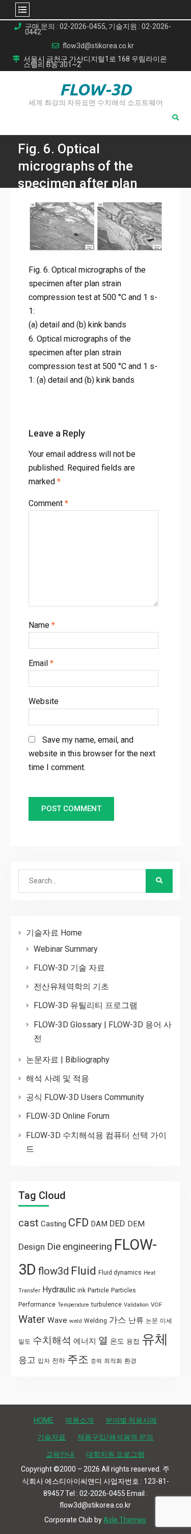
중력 (96, 1361)
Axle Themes (124, 1520)
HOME (43, 1420)
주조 (78, 1359)
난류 (136, 1320)
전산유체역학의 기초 (71, 986)
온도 (117, 1341)
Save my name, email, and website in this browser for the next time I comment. (92, 753)
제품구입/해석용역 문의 (115, 1437)
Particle (98, 1290)
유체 (155, 1339)
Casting (53, 1223)
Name (42, 625)
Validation (136, 1305)
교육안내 (60, 1454)
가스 (117, 1320)
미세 (166, 1320)
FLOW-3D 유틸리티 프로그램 (86, 1005)
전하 (58, 1360)
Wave (57, 1320)
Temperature (73, 1305)
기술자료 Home (54, 933)
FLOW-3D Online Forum (68, 1116)
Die (54, 1246)
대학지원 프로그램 (115, 1454)
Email (41, 663)
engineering (87, 1246)
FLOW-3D (95, 89)
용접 (133, 1341)
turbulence (106, 1304)
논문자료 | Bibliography (68, 1059)
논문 (152, 1320)
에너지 (84, 1341)
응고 (27, 1360)
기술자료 (51, 1437)
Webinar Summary (66, 949)
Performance (37, 1304)
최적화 (113, 1360)
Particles (123, 1290)
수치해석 (52, 1340)
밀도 (24, 1341)
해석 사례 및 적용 (57, 1078)
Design (31, 1247)
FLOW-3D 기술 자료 (69, 968)
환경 (130, 1360)
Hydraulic (58, 1289)
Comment (48, 503)
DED (117, 1223)
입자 (44, 1360)
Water (31, 1319)
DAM (99, 1223)
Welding (95, 1320)
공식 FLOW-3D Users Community (85, 1097)
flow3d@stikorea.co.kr (98, 46)
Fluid (83, 1271)
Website (44, 701)
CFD (78, 1222)
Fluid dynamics (120, 1272)
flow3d (53, 1271)
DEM (136, 1223)
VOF (156, 1304)
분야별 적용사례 (131, 1420)
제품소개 (79, 1420)
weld (75, 1320)
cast (28, 1223)
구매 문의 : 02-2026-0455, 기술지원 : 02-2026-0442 (98, 29)
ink (81, 1290)
